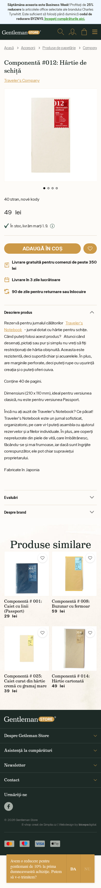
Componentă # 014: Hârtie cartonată (71, 678)
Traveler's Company (22, 80)
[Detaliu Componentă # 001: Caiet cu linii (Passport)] (26, 573)
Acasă (9, 48)
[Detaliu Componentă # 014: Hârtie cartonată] (74, 648)
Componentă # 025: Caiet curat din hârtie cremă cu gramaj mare (25, 681)
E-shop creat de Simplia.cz (39, 824)
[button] (44, 188)
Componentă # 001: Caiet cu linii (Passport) (23, 606)
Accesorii (28, 48)
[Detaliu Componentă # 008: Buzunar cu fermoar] (74, 573)
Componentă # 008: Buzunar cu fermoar (71, 604)
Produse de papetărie (59, 48)
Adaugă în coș (42, 248)
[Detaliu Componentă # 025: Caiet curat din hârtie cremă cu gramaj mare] (26, 648)
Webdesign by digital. (78, 824)
